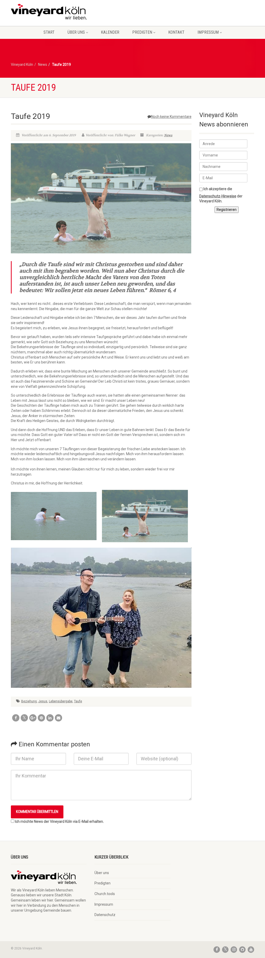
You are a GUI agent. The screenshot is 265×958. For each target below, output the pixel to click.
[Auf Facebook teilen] (15, 717)
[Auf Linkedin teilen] (50, 717)
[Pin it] (41, 717)
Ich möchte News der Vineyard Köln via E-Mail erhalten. (59, 821)
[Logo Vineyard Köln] (49, 11)
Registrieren (227, 210)
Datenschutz (104, 915)
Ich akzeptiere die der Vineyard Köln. (220, 195)
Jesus (42, 701)
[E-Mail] (58, 717)
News (168, 135)
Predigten (142, 32)
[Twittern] (24, 717)
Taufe (78, 701)
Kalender (110, 32)
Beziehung (29, 701)
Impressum (208, 32)
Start (49, 32)
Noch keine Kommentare (171, 117)
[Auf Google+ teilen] (32, 717)
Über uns (76, 32)
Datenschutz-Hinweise (217, 196)
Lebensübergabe (60, 701)
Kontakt (176, 32)
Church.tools (104, 894)
